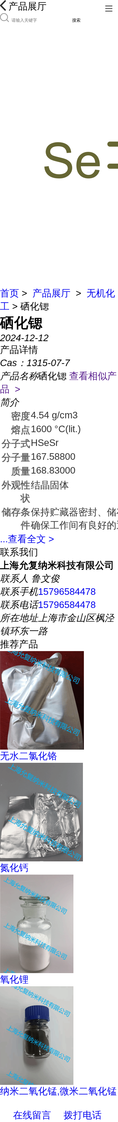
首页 (9, 293)
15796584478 (67, 591)
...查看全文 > (27, 539)
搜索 (76, 20)
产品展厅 (51, 293)
